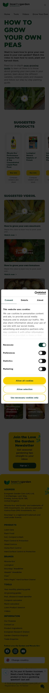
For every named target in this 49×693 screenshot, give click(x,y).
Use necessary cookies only (24, 397)
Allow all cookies (24, 380)
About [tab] (40, 300)
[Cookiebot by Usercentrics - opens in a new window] (35, 293)
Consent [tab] (9, 300)
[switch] (42, 353)
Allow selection (24, 389)
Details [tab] (24, 300)
